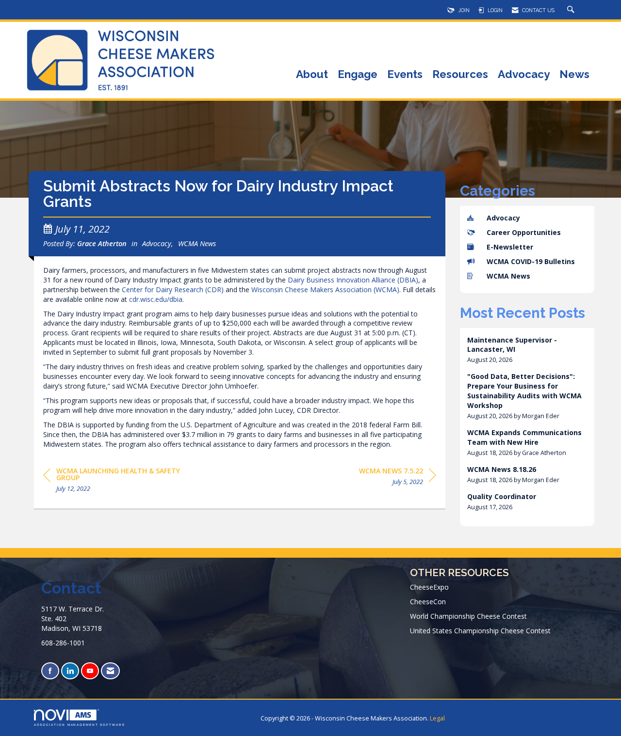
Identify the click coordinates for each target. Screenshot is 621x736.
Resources (460, 74)
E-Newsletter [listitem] (510, 246)
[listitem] (527, 350)
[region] (397, 478)
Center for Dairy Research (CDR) (173, 289)
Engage (357, 74)
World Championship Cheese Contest (468, 616)
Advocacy (524, 74)
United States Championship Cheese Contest (480, 630)
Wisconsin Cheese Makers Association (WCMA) (325, 289)
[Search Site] (572, 10)
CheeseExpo (429, 587)
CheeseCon (428, 601)
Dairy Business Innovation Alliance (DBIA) (353, 279)
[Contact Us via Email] (110, 670)
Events (405, 74)
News (574, 74)
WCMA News (197, 243)
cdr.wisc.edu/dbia (155, 299)
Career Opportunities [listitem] (524, 232)
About (312, 74)
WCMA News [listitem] (508, 276)
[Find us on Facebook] (50, 670)
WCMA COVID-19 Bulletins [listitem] (531, 261)
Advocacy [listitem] (503, 217)
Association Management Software (79, 724)
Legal (437, 718)
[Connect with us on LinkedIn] (70, 670)
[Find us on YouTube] (90, 670)
